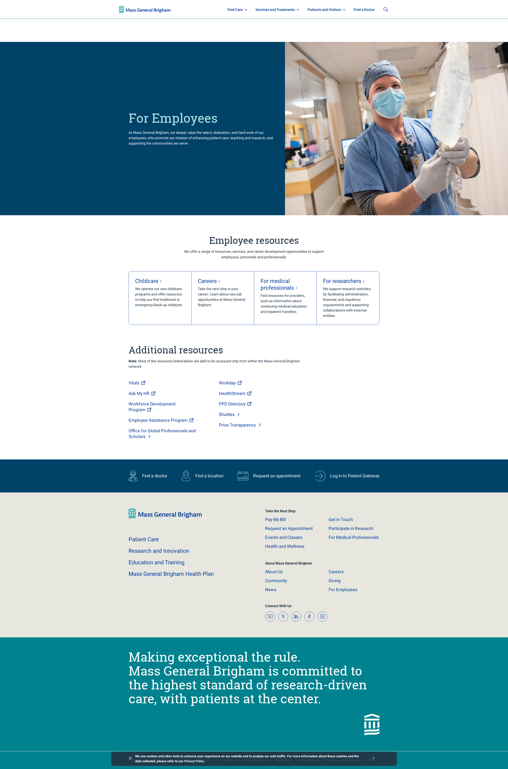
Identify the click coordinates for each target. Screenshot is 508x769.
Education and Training (197, 9)
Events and (283, 537)
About (274, 571)
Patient (144, 539)
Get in (341, 519)
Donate (359, 9)
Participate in (351, 528)
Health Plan (126, 9)
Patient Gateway (333, 9)
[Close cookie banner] (373, 759)
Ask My (139, 393)
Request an (289, 528)
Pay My (275, 519)
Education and (157, 562)
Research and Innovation (160, 9)
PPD (232, 403)
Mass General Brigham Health (171, 574)
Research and (159, 551)
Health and (284, 546)
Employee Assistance (158, 420)
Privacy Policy (194, 761)
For (343, 589)
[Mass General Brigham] (165, 517)
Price (237, 425)
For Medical (354, 537)
